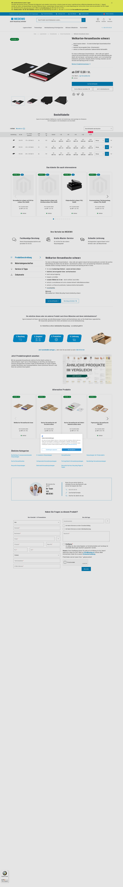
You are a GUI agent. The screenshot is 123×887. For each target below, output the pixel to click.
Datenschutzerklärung (72, 444)
